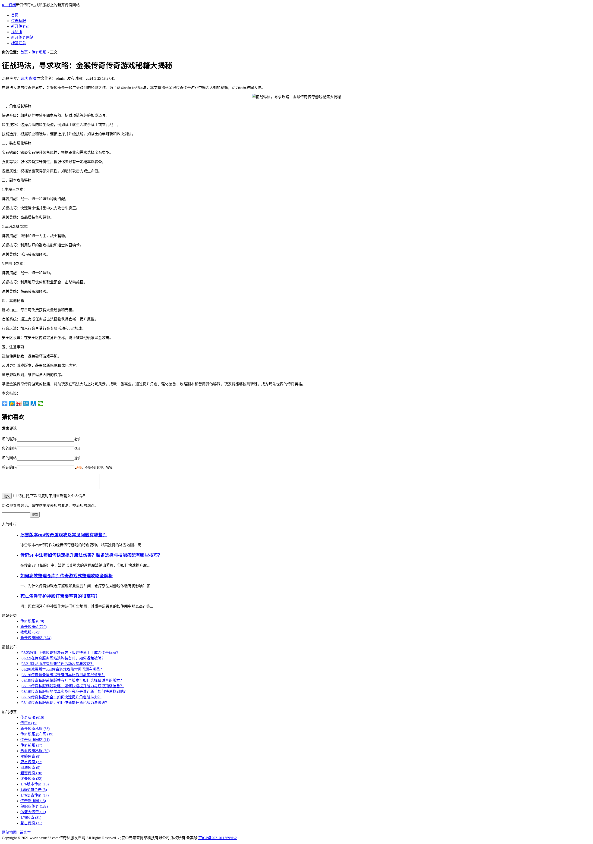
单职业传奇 (34, 806)
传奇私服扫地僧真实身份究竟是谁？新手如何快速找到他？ (73, 691)
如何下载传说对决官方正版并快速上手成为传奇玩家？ (70, 653)
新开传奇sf (19, 26)
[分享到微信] (41, 403)
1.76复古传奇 (34, 795)
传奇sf (28, 723)
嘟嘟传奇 (30, 756)
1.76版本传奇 (34, 784)
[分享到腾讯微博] (26, 403)
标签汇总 (18, 43)
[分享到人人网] (33, 403)
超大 (24, 78)
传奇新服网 (33, 801)
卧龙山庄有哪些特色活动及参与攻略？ (57, 664)
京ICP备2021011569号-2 (217, 838)
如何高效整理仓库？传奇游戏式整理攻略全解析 (66, 575)
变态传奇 (31, 762)
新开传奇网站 (22, 37)
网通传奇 (30, 767)
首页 (15, 15)
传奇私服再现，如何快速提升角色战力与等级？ (64, 703)
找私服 (16, 32)
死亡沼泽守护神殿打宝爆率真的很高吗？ (60, 596)
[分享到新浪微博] (19, 403)
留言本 (25, 832)
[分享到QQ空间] (12, 403)
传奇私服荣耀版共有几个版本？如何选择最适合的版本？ (72, 680)
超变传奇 (31, 773)
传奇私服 (18, 21)
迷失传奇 (31, 779)
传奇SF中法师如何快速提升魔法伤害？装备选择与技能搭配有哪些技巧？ (91, 555)
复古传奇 (31, 823)
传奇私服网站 (35, 740)
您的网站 (9, 458)
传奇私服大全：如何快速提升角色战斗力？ (60, 697)
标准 (32, 78)
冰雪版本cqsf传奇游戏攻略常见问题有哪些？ (63, 534)
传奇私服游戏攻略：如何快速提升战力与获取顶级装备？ (72, 686)
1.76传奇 (30, 817)
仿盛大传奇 (33, 812)
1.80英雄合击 (33, 790)
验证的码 (9, 467)
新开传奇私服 (35, 729)
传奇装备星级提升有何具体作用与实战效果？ (62, 675)
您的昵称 (9, 439)
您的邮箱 (9, 448)
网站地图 (9, 832)
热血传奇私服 (35, 751)
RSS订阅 (9, 5)
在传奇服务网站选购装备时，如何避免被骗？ (62, 658)
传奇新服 (31, 745)
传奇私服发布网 (36, 734)
